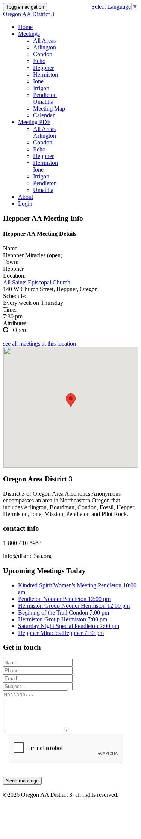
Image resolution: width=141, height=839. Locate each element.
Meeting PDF (34, 122)
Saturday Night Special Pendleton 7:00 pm (68, 626)
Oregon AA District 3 (28, 14)
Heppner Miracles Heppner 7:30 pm (61, 633)
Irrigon (41, 88)
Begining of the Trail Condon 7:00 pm (63, 612)
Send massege (22, 781)
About (25, 197)
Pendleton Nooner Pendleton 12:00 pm (64, 599)
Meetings (29, 34)
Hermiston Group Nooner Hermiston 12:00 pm (74, 605)
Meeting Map (49, 108)
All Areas (44, 40)
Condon (42, 54)
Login (25, 203)
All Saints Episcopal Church (36, 282)
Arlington (44, 47)
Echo (39, 61)
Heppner (43, 68)
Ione (38, 81)
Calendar (44, 115)
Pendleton (45, 95)
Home (25, 27)
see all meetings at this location (39, 343)
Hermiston (45, 74)
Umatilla (43, 101)
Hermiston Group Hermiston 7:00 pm (62, 619)
